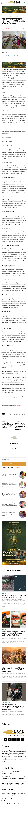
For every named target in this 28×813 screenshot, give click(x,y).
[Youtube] (22, 739)
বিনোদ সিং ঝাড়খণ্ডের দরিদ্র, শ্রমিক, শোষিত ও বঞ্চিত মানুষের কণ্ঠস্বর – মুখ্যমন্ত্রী (8, 514)
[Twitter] (15, 448)
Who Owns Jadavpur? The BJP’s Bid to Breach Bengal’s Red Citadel (14, 596)
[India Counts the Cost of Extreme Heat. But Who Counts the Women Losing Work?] (14, 655)
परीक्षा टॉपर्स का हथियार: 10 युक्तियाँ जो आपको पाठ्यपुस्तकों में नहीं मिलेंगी (7, 425)
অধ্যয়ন (7, 414)
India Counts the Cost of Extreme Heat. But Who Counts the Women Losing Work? (13, 669)
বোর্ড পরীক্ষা (24, 414)
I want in (13, 463)
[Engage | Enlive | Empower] (14, 3)
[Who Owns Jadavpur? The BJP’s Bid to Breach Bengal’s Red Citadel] (14, 583)
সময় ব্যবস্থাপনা (5, 416)
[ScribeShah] (14, 437)
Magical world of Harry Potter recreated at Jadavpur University (13, 799)
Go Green (4, 666)
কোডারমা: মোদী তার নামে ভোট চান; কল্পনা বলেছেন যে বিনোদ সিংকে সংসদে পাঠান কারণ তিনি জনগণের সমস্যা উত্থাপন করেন (9, 504)
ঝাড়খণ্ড (11, 16)
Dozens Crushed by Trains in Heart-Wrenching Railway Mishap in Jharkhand (20, 426)
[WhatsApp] (18, 739)
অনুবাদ (19, 405)
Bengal (4, 593)
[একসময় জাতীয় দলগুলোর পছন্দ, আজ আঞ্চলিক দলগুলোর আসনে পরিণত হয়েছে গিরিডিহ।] (22, 484)
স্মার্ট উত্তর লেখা (12, 416)
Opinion (4, 629)
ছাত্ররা (19, 414)
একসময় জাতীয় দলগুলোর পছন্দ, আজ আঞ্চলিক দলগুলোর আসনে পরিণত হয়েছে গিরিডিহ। (9, 485)
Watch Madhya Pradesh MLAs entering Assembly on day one (11, 804)
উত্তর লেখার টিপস (13, 414)
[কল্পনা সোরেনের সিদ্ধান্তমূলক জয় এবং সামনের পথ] (22, 475)
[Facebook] (12, 448)
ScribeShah (7, 28)
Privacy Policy (17, 467)
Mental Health (6, 702)
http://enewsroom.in (14, 445)
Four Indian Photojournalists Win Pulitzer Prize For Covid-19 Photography (14, 794)
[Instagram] (10, 739)
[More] (24, 55)
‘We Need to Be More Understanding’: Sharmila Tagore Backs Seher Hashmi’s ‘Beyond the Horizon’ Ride (13, 707)
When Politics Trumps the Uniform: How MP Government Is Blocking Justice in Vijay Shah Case (14, 633)
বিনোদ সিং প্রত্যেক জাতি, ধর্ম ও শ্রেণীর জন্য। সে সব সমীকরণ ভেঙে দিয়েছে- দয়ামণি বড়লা (9, 494)
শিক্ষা (17, 16)
